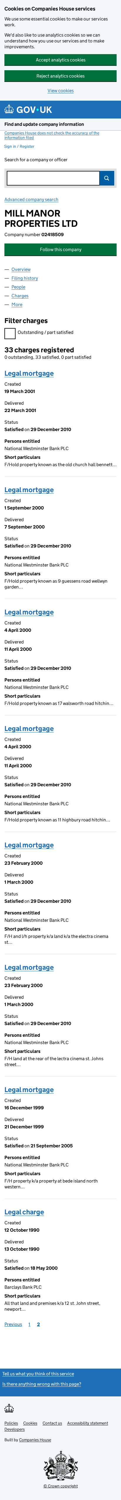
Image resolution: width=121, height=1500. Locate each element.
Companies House (35, 1439)
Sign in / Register (19, 146)
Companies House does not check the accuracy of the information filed (51, 135)
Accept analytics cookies (60, 60)
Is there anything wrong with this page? (41, 1384)
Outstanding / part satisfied (45, 332)
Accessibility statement (87, 1423)
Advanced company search (31, 199)
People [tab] (18, 287)
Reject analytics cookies (60, 76)
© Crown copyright (60, 1486)
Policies (11, 1423)
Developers (14, 1429)
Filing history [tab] (24, 278)
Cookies (30, 1423)
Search (107, 178)
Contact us (52, 1423)
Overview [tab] (21, 269)
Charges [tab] (19, 295)
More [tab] (16, 304)
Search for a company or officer (36, 159)
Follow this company (60, 249)
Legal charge (24, 1212)
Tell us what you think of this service (38, 1374)
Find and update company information (44, 124)
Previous (13, 1324)
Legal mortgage (29, 373)
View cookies (61, 90)
